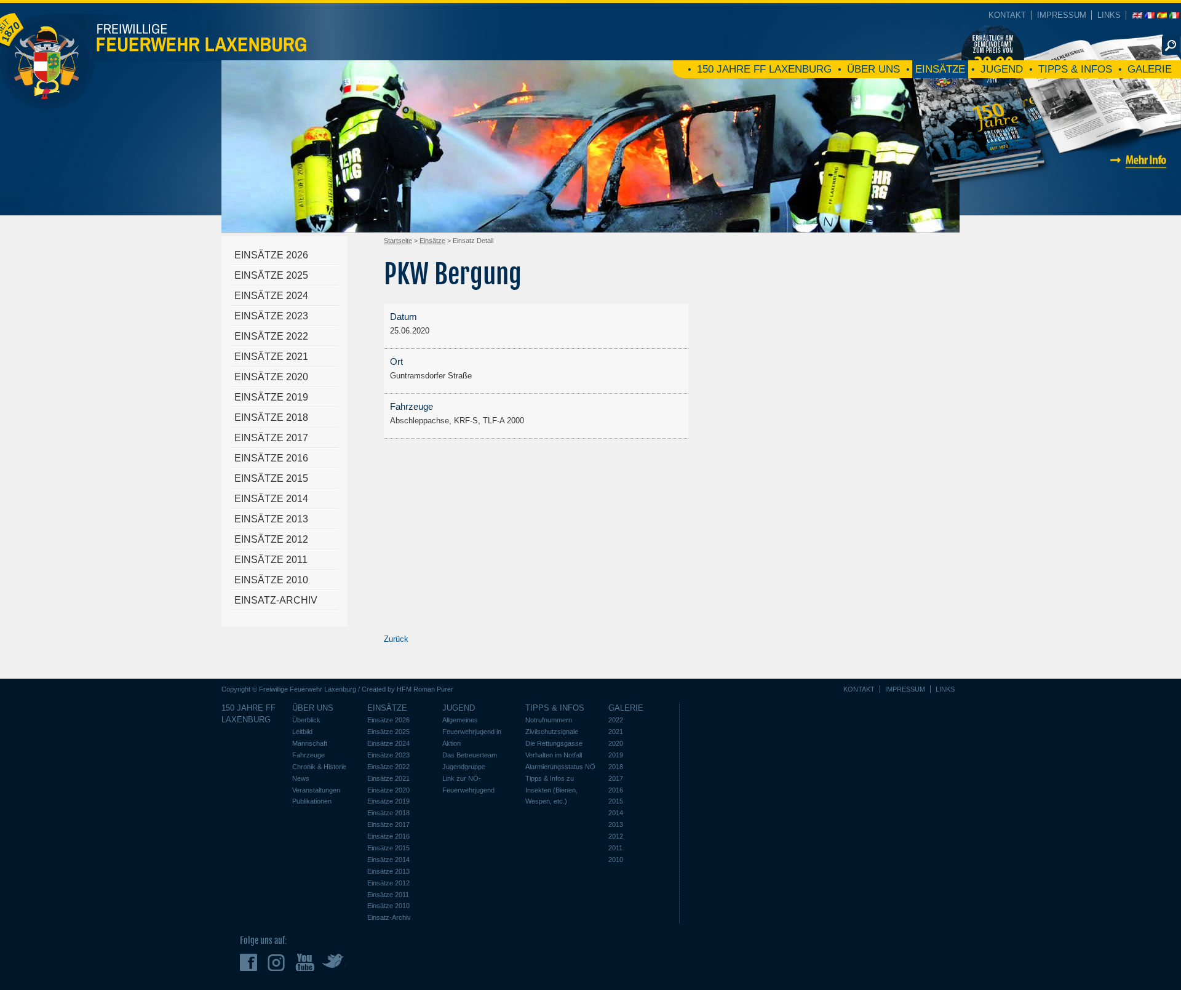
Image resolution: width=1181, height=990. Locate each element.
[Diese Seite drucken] (898, 247)
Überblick (306, 720)
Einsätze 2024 (271, 295)
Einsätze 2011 (271, 559)
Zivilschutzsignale (551, 731)
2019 (615, 755)
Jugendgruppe (463, 766)
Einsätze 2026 (271, 255)
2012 (615, 836)
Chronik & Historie (319, 766)
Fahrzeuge (308, 755)
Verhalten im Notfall (553, 755)
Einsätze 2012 (271, 539)
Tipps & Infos (1075, 69)
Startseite (398, 240)
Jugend (1001, 69)
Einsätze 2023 (271, 316)
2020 (615, 743)
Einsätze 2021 (271, 356)
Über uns (873, 69)
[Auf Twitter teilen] (935, 247)
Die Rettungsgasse (554, 743)
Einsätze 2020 (271, 377)
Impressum (1061, 15)
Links (1109, 15)
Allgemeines (460, 720)
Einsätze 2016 (271, 458)
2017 (615, 778)
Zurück (396, 639)
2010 (615, 859)
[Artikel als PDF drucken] (910, 247)
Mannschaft (309, 743)
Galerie (1149, 69)
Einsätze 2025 (271, 275)
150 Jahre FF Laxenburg (764, 69)
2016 (615, 790)
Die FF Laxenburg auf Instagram (278, 962)
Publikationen (312, 801)
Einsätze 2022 (271, 336)
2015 (615, 801)
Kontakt (1007, 15)
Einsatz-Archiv (275, 600)
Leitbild (302, 731)
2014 (615, 812)
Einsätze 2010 (271, 580)
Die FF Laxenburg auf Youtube (305, 962)
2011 (615, 848)
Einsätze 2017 (271, 438)
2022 (615, 720)
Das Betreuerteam (469, 755)
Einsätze (940, 69)
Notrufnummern (548, 720)
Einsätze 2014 (271, 498)
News (300, 778)
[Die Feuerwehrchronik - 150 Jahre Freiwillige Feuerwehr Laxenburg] (1042, 195)
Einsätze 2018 (271, 417)
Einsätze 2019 (271, 397)
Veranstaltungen (316, 790)
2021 (615, 731)
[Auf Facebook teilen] (923, 247)
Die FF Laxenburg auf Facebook (250, 962)
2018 (615, 766)
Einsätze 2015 (271, 478)
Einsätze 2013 (271, 519)
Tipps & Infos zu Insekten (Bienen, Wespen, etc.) (551, 790)
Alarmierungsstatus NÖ (560, 766)
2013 (615, 824)
